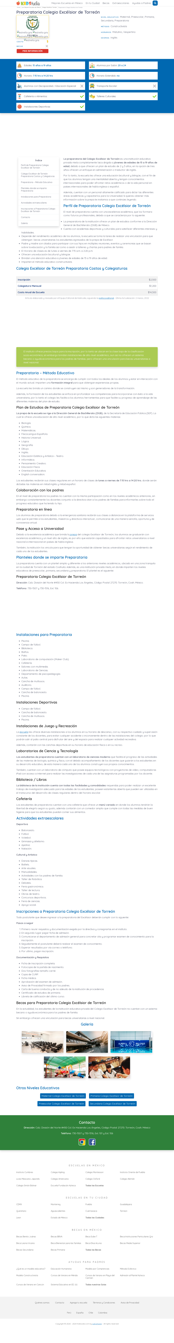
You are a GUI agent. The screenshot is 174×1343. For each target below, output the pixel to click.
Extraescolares (120, 3)
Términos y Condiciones (104, 1302)
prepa (73, 534)
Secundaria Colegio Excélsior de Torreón (112, 1103)
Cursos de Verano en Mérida (64, 1275)
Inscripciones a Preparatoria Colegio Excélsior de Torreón (38, 210)
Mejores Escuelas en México (67, 3)
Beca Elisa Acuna (93, 1243)
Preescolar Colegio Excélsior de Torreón (61, 1103)
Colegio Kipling (58, 1172)
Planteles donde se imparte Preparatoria (34, 189)
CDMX (19, 1204)
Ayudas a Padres (141, 3)
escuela (24, 731)
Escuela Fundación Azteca (63, 1185)
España (79, 1312)
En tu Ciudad (92, 3)
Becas (106, 3)
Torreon (123, 1211)
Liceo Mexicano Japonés (28, 1179)
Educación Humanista (61, 1268)
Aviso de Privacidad (130, 1302)
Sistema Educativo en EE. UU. (64, 1284)
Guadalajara (126, 1204)
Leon (18, 1217)
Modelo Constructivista (27, 1275)
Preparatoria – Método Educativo (36, 182)
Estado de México (59, 1217)
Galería (24, 223)
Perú (69, 1312)
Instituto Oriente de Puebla (132, 1172)
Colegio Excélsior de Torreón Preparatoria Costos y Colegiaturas (38, 175)
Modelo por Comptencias (97, 1268)
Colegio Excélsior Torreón (49, 7)
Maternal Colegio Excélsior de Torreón (63, 1095)
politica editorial (106, 298)
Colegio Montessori (94, 1172)
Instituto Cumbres (24, 1172)
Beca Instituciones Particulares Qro (136, 1236)
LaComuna (97, 1324)
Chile (91, 1312)
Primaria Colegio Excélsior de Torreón (111, 1095)
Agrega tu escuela (78, 1302)
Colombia (102, 1312)
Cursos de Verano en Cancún (30, 1284)
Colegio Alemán (127, 1179)
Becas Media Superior (130, 1243)
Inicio (18, 7)
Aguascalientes (58, 1211)
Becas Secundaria (24, 1250)
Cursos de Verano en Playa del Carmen (100, 1276)
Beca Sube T (91, 1236)
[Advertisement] (74, 33)
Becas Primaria (58, 1250)
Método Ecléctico (128, 1268)
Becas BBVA (56, 1236)
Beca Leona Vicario (25, 1243)
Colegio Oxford (92, 1179)
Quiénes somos (42, 1302)
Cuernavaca (91, 1211)
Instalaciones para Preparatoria (36, 196)
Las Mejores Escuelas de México (31, 7)
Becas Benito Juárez (26, 1236)
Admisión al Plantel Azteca (132, 1275)
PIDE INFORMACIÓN (33, 51)
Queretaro (21, 1211)
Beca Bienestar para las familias (66, 1243)
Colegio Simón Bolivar (26, 1185)
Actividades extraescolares (34, 202)
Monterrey (56, 1204)
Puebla (88, 1204)
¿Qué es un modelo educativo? (30, 1268)
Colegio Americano (60, 1179)
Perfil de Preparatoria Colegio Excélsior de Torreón (35, 166)
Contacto (25, 217)
